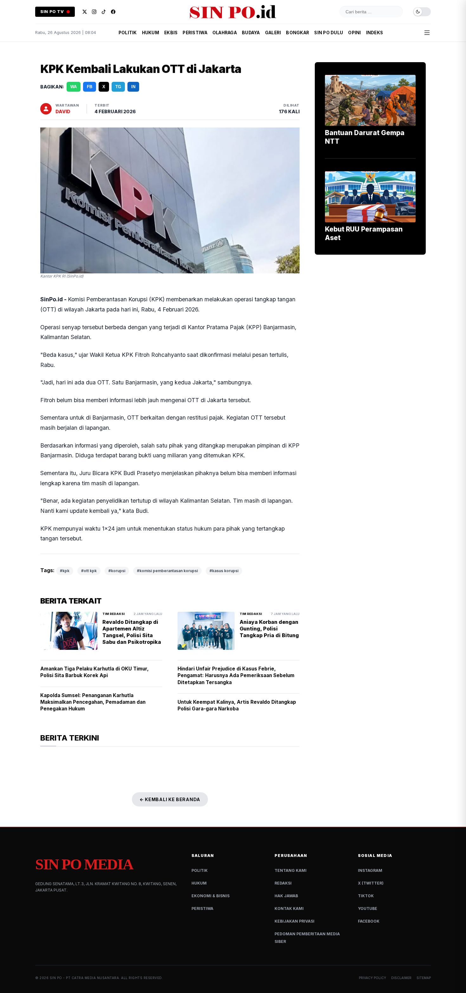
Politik (199, 870)
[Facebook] (113, 12)
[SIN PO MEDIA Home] (233, 11)
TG (118, 86)
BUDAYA (251, 32)
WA (73, 86)
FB (89, 86)
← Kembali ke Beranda (169, 799)
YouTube (367, 908)
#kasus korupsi (224, 570)
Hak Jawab (286, 895)
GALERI (273, 32)
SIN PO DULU (328, 32)
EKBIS (171, 32)
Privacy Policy (372, 978)
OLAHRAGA (224, 32)
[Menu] (427, 32)
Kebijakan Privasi (294, 921)
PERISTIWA (195, 32)
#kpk (64, 570)
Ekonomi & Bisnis (210, 895)
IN (133, 86)
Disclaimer (401, 978)
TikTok (366, 895)
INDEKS (374, 32)
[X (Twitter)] (84, 12)
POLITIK (128, 32)
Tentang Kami (291, 870)
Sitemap (424, 978)
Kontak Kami (289, 908)
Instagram (370, 870)
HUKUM (150, 32)
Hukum (199, 883)
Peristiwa (202, 908)
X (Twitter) (371, 883)
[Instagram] (94, 12)
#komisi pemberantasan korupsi (167, 570)
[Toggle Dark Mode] (422, 11)
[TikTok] (103, 12)
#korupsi (116, 570)
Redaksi (283, 883)
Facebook (368, 921)
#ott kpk (89, 570)
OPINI (354, 32)
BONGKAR (297, 32)
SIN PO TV (52, 11)
